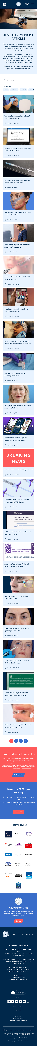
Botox (6, 90)
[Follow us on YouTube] (24, 1001)
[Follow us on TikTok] (12, 1001)
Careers (23, 90)
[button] (32, 4)
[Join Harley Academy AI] (28, 1001)
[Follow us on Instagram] (9, 1001)
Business (14, 90)
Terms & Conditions (26, 768)
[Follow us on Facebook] (20, 1001)
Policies (18, 1011)
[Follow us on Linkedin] (16, 1001)
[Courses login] (4, 4)
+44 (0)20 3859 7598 (18, 955)
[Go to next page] (26, 741)
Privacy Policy (17, 768)
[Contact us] (27, 4)
